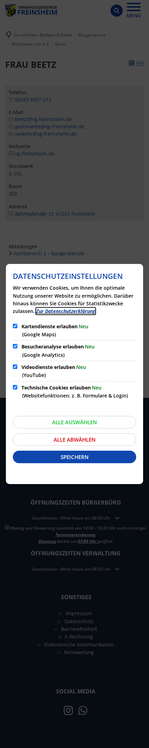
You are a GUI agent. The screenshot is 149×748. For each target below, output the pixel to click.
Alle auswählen (74, 422)
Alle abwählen (75, 439)
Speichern (75, 456)
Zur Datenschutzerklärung (65, 311)
